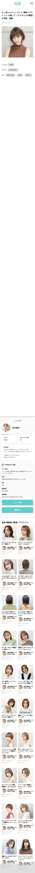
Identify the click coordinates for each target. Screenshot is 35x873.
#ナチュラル (10, 75)
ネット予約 (17, 504)
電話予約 (18, 512)
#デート (28, 75)
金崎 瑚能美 (16, 429)
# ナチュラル (13, 70)
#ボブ (19, 75)
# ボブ (11, 64)
